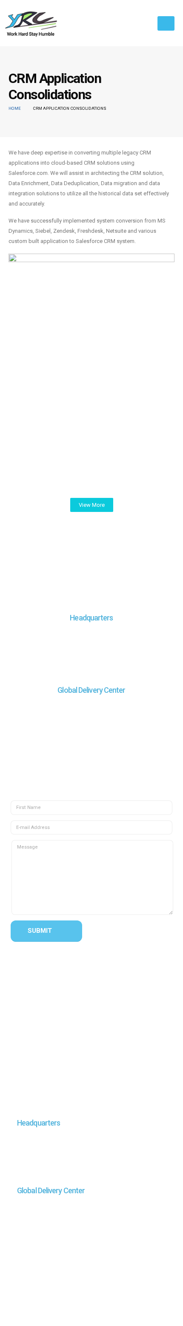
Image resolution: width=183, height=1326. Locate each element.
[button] (91, 505)
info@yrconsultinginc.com (79, 666)
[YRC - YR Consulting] (32, 23)
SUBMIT (40, 930)
